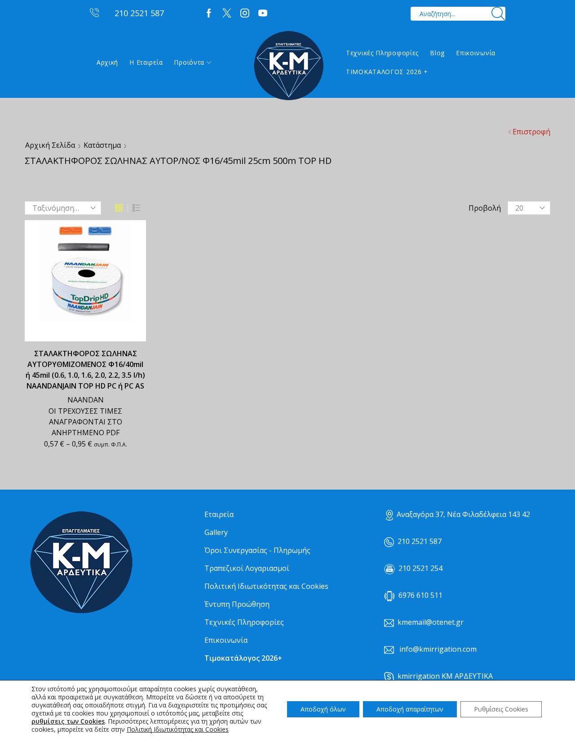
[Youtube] (262, 13)
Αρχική (107, 62)
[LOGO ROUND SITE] (81, 562)
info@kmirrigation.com (438, 649)
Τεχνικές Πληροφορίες (382, 53)
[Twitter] (226, 13)
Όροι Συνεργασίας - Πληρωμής (257, 550)
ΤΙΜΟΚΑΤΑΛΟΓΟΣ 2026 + (387, 71)
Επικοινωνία (475, 53)
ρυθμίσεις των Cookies (68, 721)
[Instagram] (244, 13)
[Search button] (498, 14)
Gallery (216, 532)
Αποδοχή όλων (323, 709)
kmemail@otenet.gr (431, 622)
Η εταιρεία (146, 62)
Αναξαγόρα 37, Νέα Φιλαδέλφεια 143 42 (463, 514)
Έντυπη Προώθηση (237, 604)
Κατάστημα (102, 145)
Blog (437, 53)
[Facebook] (208, 13)
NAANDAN (85, 400)
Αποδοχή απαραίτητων (409, 709)
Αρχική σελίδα (50, 145)
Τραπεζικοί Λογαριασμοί (246, 568)
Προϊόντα (189, 62)
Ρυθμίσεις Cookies (501, 709)
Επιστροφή (531, 131)
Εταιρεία (219, 514)
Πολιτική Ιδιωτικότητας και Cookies (266, 586)
